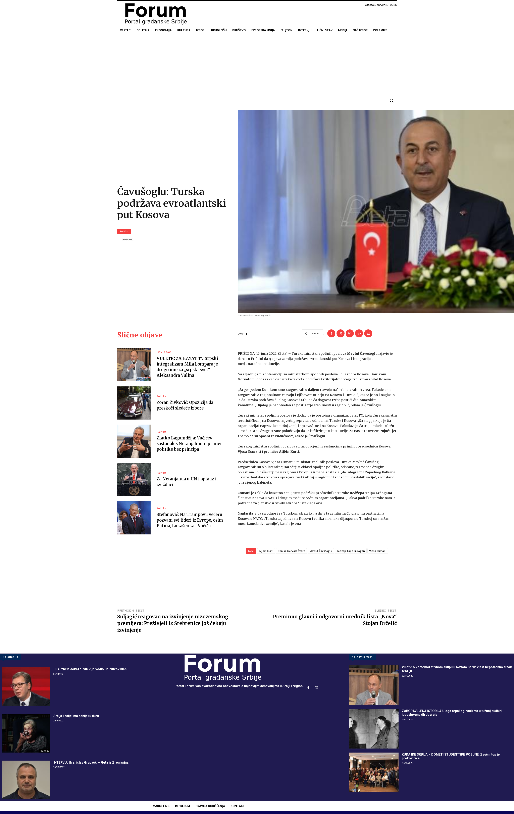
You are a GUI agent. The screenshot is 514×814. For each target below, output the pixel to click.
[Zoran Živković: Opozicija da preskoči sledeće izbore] (134, 403)
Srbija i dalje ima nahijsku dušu (76, 716)
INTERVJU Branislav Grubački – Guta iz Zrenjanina (90, 762)
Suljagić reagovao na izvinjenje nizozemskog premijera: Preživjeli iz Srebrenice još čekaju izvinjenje (172, 623)
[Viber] (350, 333)
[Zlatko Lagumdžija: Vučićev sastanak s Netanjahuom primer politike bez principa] (134, 441)
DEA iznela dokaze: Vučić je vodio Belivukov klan (89, 669)
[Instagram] (316, 688)
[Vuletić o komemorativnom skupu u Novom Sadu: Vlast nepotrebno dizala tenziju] (374, 685)
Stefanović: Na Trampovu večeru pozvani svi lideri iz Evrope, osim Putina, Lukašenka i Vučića (190, 520)
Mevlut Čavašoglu (320, 551)
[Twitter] (341, 333)
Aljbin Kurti (266, 551)
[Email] (368, 333)
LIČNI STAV (164, 352)
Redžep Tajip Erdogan (351, 551)
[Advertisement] (257, 65)
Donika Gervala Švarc (291, 551)
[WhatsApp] (359, 333)
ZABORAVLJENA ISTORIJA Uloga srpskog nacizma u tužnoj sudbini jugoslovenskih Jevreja (452, 713)
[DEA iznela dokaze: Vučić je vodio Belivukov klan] (26, 686)
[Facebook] (331, 333)
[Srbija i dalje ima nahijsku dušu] (26, 733)
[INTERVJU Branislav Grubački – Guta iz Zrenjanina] (26, 780)
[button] (391, 100)
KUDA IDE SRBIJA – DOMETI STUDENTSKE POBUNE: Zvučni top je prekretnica (451, 756)
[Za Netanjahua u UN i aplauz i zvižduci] (134, 479)
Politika (124, 231)
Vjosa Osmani (377, 551)
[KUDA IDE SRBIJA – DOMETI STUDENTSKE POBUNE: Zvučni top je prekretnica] (374, 772)
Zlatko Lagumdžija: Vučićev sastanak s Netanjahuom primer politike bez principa (189, 443)
